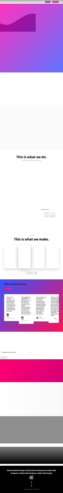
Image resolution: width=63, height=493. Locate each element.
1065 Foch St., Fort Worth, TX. (11, 411)
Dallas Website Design (27, 489)
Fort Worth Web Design (36, 489)
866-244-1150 (7, 417)
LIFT (31, 489)
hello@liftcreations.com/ (10, 406)
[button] (61, 1)
